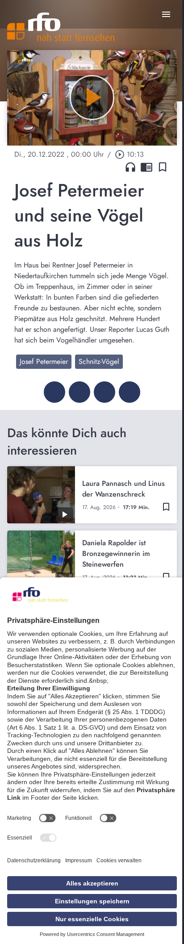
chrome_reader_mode (146, 167)
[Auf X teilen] (79, 392)
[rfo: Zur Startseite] (60, 27)
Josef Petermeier (44, 361)
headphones (130, 167)
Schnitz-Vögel (99, 361)
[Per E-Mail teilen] (129, 392)
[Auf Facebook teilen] (54, 392)
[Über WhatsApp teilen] (104, 392)
